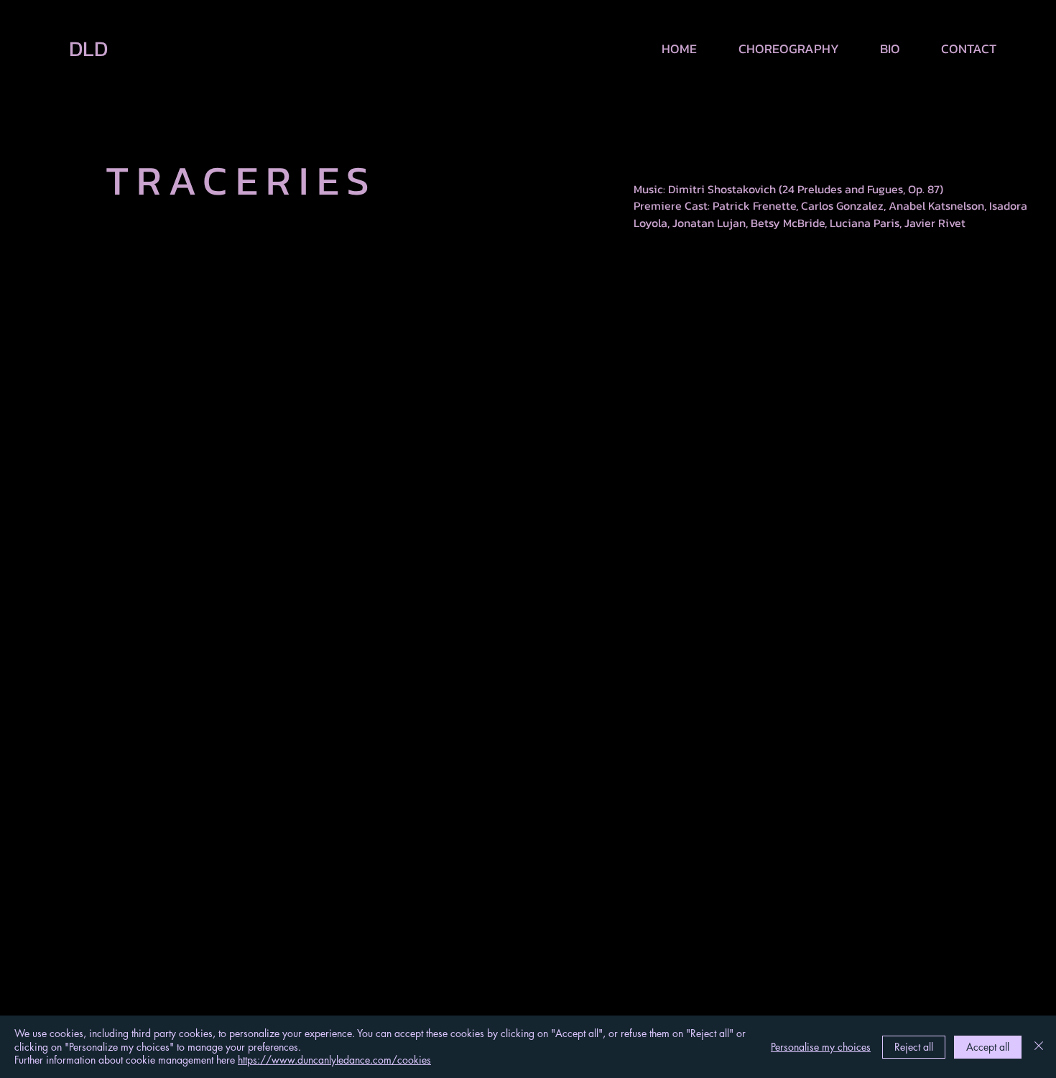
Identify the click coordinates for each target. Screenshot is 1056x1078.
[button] (779, 49)
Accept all (987, 1047)
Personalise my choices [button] (821, 1047)
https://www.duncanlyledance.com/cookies (334, 1060)
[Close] (1038, 1047)
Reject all (913, 1047)
